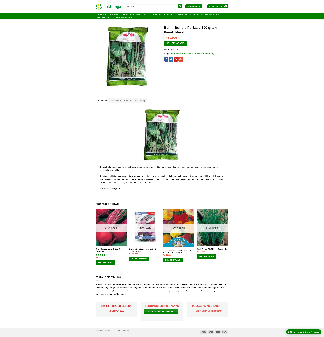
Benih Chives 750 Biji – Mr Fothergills (212, 249)
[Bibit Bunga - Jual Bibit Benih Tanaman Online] (108, 6)
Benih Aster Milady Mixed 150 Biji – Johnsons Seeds (143, 250)
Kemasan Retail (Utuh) (205, 54)
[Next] (228, 240)
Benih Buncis (176, 54)
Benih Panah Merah (189, 54)
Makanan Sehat (124, 18)
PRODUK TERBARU (119, 14)
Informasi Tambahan (121, 101)
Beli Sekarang (175, 43)
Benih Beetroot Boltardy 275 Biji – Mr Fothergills (110, 250)
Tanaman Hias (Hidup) (163, 14)
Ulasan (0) (140, 101)
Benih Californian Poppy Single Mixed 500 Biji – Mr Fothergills (178, 251)
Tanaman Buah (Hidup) (189, 14)
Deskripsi (102, 101)
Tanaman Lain (212, 14)
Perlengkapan (104, 18)
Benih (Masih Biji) (139, 14)
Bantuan (101, 14)
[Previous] (96, 240)
